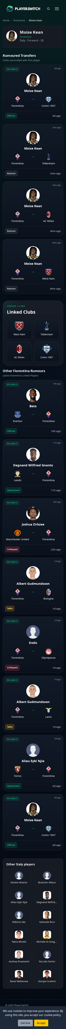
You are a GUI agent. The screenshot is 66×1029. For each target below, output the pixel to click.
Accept (41, 1023)
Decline (25, 1023)
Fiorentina (25, 36)
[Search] (48, 8)
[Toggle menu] (57, 9)
